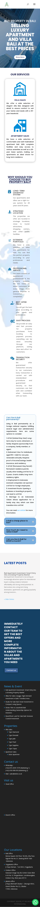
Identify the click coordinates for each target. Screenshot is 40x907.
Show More (20, 57)
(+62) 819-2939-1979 (13, 768)
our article (21, 510)
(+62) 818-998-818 (12, 770)
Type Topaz (13, 749)
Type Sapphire (13, 745)
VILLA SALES (20, 100)
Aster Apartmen (14, 754)
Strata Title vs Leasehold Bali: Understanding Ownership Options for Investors (19, 710)
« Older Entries (9, 599)
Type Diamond (14, 732)
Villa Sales (9, 729)
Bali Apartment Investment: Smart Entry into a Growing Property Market (20, 574)
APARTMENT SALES (20, 136)
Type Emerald (13, 735)
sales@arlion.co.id (16, 774)
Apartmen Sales (11, 752)
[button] (35, 902)
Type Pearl (12, 742)
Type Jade (12, 739)
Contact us (11, 670)
